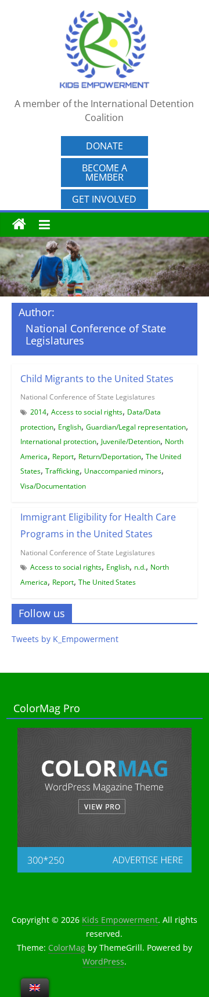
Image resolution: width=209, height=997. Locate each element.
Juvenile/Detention (130, 441)
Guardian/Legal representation (136, 427)
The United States (107, 582)
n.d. (140, 567)
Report (63, 456)
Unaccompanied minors (122, 471)
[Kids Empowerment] (19, 224)
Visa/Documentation (53, 486)
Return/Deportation (109, 456)
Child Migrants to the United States (97, 378)
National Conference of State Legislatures (87, 397)
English (69, 427)
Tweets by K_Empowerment (65, 638)
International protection (58, 441)
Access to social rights (86, 412)
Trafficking (62, 471)
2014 (38, 412)
